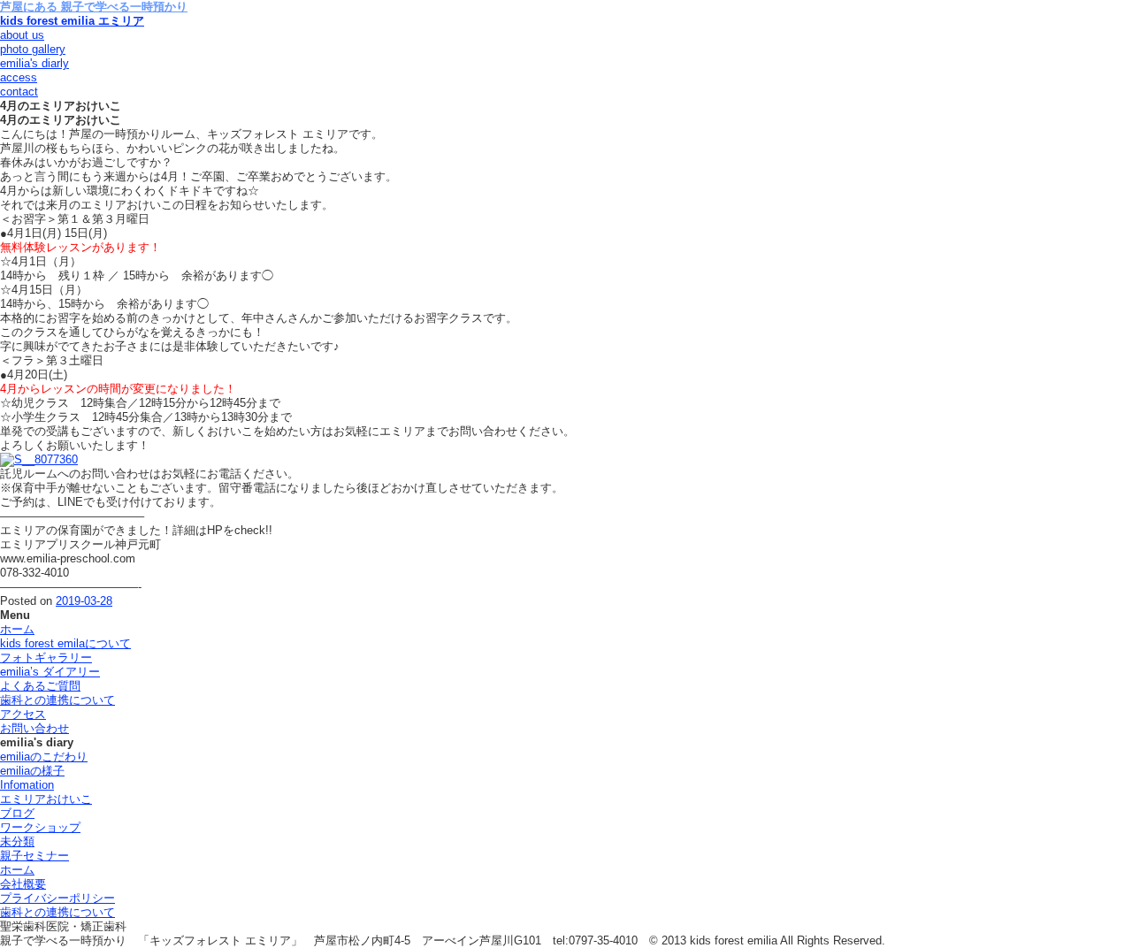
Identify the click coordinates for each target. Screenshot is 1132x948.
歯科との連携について (57, 700)
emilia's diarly (34, 63)
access (18, 77)
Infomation (27, 784)
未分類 (17, 841)
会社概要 (23, 884)
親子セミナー (34, 855)
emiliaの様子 (32, 770)
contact (19, 91)
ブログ (17, 813)
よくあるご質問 (40, 685)
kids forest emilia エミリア (72, 20)
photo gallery (32, 49)
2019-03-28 (84, 601)
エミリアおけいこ (46, 799)
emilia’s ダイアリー (50, 671)
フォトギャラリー (46, 657)
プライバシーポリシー (57, 898)
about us (22, 35)
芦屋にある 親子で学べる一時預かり (93, 6)
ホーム (17, 629)
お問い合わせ (34, 728)
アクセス (23, 714)
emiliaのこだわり (44, 756)
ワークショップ (40, 827)
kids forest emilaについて (65, 643)
